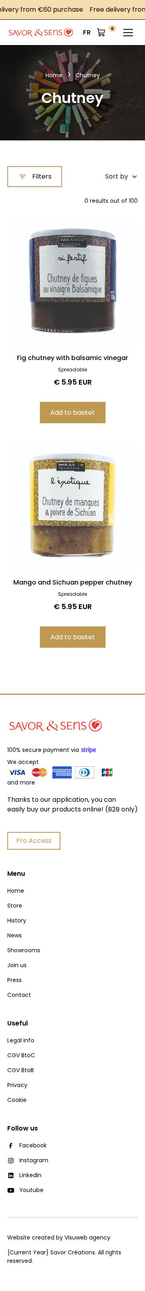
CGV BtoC (21, 1055)
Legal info (20, 1040)
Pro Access (34, 840)
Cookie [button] (17, 1100)
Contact (19, 995)
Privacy (17, 1085)
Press (14, 980)
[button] (87, 32)
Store (14, 906)
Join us (17, 965)
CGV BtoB (20, 1070)
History (16, 920)
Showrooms (23, 950)
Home (15, 891)
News (14, 935)
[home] (41, 33)
